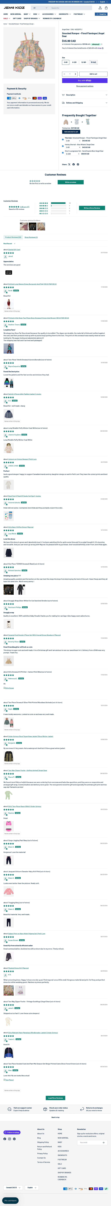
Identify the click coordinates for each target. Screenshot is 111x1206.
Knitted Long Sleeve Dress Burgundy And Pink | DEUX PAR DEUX (32, 284)
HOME (5, 14)
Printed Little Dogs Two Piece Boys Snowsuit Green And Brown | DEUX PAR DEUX (38, 318)
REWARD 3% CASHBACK (52, 18)
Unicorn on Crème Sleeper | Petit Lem (22, 459)
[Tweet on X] (69, 164)
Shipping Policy (43, 1142)
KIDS (59, 1146)
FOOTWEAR (62, 1159)
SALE (60, 1164)
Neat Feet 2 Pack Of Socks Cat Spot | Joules (24, 496)
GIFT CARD (17, 18)
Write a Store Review (92, 208)
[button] (106, 7)
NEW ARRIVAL (15, 14)
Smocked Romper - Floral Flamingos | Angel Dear (22, 24)
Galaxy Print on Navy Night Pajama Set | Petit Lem (26, 933)
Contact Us (41, 1158)
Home (5, 24)
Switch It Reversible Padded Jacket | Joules (24, 394)
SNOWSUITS (62, 1155)
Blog (39, 1138)
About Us (40, 1133)
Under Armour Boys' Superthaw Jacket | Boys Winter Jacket (30, 736)
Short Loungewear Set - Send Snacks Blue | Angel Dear (84, 151)
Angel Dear (65, 29)
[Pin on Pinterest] (78, 164)
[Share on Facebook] (73, 164)
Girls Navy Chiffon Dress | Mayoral (20, 527)
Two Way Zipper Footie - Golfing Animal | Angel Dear (27, 770)
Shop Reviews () (31, 237)
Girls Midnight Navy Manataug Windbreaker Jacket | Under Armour (33, 1033)
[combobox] (61, 8)
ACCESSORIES (63, 1151)
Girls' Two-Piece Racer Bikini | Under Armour (24, 806)
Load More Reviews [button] (55, 1098)
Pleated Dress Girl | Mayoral (18, 968)
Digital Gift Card (14, 249)
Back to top (55, 1117)
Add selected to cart (71, 132)
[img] (19, 207)
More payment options (84, 86)
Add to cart (93, 74)
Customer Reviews (10, 201)
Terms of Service (43, 1162)
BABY (60, 1142)
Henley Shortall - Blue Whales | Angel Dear (80, 144)
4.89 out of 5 (24, 207)
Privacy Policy (42, 1153)
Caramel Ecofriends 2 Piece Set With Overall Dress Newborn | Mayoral (34, 635)
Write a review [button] (70, 182)
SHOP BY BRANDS (64, 1172)
